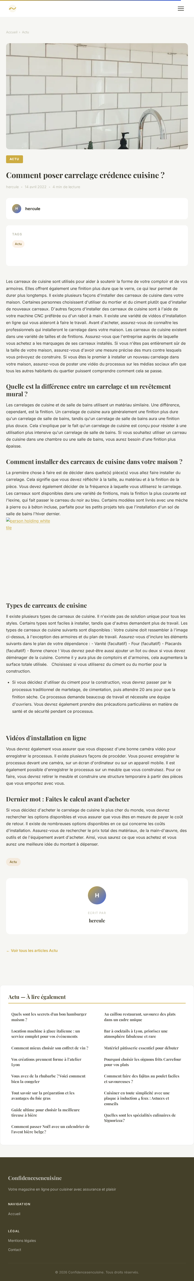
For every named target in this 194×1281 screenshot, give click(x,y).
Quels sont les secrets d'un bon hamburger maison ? (49, 1017)
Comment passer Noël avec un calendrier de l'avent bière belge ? (50, 1129)
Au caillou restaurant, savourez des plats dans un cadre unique (140, 1017)
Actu (25, 32)
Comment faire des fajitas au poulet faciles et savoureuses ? (141, 1078)
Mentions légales (22, 1240)
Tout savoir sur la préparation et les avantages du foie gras (43, 1095)
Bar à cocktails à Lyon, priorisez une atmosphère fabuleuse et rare (136, 1033)
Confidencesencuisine (35, 1177)
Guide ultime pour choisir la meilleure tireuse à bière (45, 1112)
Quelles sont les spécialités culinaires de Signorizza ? (140, 1118)
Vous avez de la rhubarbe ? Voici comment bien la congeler (48, 1078)
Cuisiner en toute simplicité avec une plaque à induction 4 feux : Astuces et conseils (137, 1098)
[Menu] (181, 9)
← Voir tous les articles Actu (32, 950)
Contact (14, 1249)
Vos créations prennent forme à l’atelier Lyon (46, 1062)
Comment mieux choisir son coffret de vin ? (49, 1047)
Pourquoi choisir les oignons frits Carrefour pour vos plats (142, 1062)
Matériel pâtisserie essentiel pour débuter (141, 1047)
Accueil (11, 32)
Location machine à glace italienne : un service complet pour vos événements (45, 1033)
